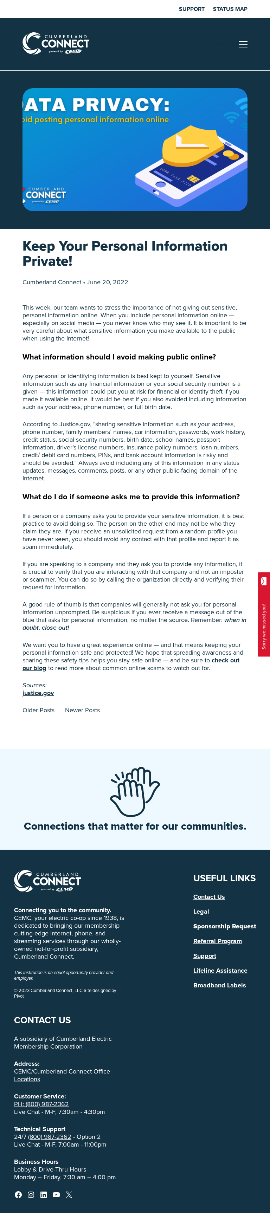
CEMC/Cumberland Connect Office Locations (62, 1075)
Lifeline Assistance (220, 970)
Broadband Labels (219, 985)
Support (192, 9)
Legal (201, 911)
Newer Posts (82, 710)
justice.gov (38, 693)
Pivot (19, 996)
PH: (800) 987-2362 (41, 1104)
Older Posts (38, 710)
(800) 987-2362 (49, 1136)
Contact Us (209, 896)
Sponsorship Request (224, 926)
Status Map (230, 9)
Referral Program (217, 941)
